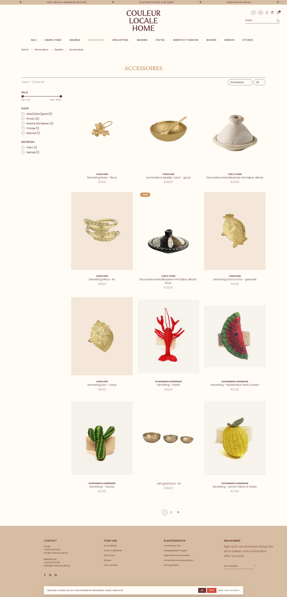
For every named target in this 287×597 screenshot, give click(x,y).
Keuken (59, 49)
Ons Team (109, 555)
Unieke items (53, 40)
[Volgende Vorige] (178, 512)
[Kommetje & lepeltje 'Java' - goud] (168, 129)
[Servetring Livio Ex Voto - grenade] (235, 231)
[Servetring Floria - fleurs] (102, 129)
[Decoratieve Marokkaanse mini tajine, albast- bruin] (168, 231)
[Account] (267, 13)
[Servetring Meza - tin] (102, 231)
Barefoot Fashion (185, 40)
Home (24, 49)
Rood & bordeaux (39, 123)
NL (261, 12)
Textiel (160, 40)
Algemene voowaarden (177, 555)
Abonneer (255, 566)
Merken (229, 40)
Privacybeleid (171, 565)
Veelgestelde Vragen (175, 550)
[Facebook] (45, 575)
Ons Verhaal (110, 565)
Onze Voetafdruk (113, 550)
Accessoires (76, 49)
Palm (31, 147)
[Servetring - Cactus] (102, 439)
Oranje (32, 128)
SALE (34, 40)
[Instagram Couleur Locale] (50, 575)
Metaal (33, 152)
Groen (32, 119)
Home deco (96, 40)
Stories (247, 40)
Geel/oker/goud (39, 114)
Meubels (75, 40)
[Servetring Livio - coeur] (102, 337)
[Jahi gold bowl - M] (168, 439)
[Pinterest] (56, 575)
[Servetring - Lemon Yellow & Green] (235, 439)
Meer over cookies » (229, 590)
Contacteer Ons (172, 545)
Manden (142, 40)
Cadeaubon (272, 12)
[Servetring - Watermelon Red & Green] (235, 337)
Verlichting (120, 40)
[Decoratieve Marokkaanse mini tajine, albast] (235, 129)
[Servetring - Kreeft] (168, 337)
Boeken (211, 40)
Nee (211, 590)
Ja (202, 590)
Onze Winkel (110, 545)
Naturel (33, 133)
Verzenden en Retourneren (178, 560)
